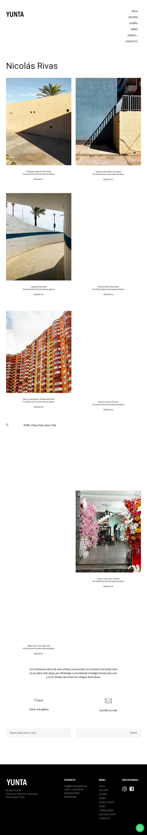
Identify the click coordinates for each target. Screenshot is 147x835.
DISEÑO (133, 23)
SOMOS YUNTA (106, 802)
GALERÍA (133, 17)
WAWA (133, 733)
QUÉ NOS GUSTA (107, 814)
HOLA (135, 11)
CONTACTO (131, 41)
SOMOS (131, 35)
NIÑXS (134, 29)
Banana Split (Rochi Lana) (23, 733)
